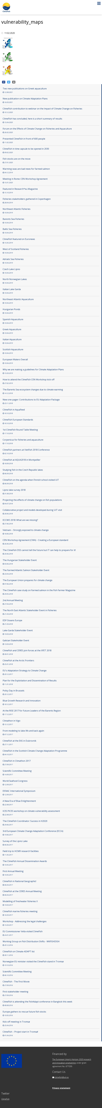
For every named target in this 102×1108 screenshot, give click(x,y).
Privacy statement (61, 1088)
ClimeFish (5, 1099)
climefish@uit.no (62, 1077)
